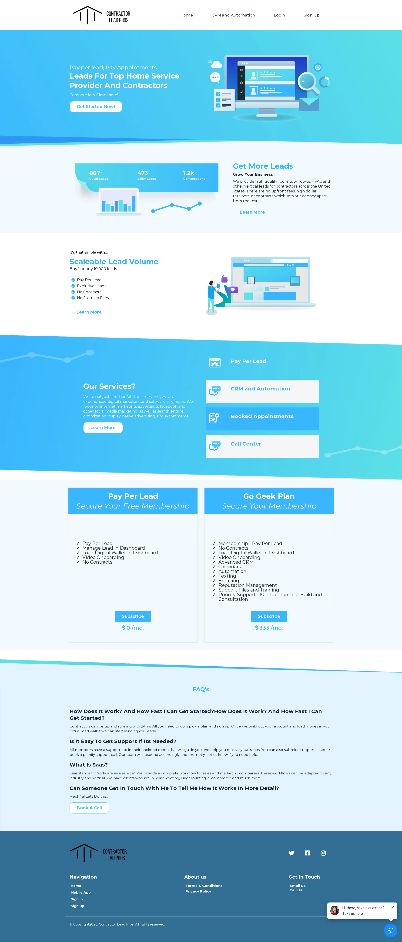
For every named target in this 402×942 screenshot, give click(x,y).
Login (279, 15)
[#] (292, 853)
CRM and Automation (233, 15)
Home (186, 15)
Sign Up (312, 15)
